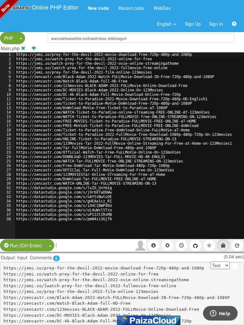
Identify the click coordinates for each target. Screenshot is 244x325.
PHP (8, 38)
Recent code (131, 8)
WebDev (162, 8)
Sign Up (193, 24)
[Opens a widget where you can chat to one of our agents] (220, 314)
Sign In (216, 24)
